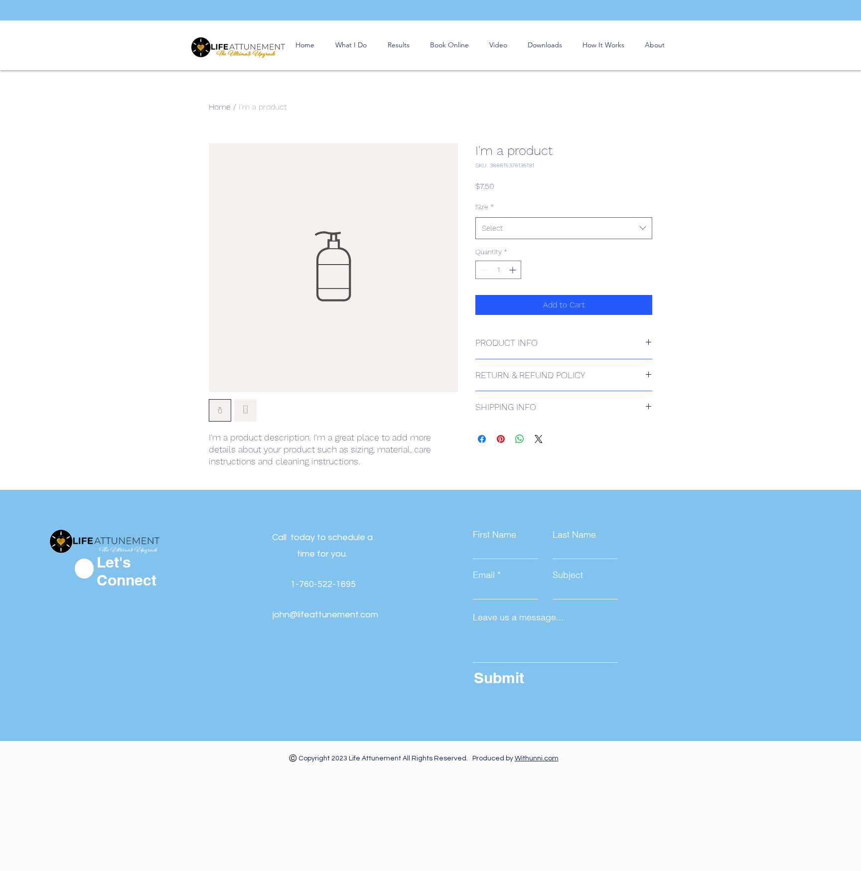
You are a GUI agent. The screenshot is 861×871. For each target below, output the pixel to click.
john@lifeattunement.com (325, 614)
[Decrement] (483, 270)
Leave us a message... (518, 617)
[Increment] (513, 270)
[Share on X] (539, 439)
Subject (568, 575)
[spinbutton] (498, 270)
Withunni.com (537, 758)
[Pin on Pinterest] (501, 439)
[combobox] (563, 228)
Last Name (574, 534)
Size (484, 207)
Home (220, 107)
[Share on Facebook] (482, 439)
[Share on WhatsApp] (520, 439)
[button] (449, 45)
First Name (494, 534)
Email (484, 575)
